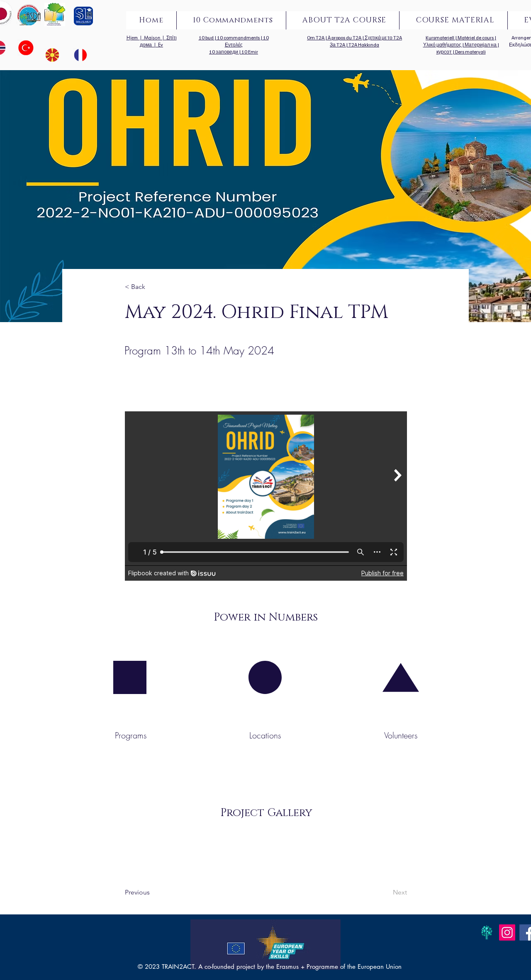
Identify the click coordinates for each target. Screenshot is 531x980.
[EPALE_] (487, 932)
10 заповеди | (225, 52)
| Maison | (152, 37)
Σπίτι (171, 37)
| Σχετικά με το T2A (382, 37)
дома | (149, 44)
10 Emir (249, 52)
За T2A (338, 45)
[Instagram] (507, 932)
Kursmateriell (440, 37)
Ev (160, 44)
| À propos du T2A (343, 37)
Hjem (133, 37)
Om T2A (316, 37)
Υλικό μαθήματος (442, 45)
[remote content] (266, 496)
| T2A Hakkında (362, 45)
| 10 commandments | (238, 37)
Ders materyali (470, 52)
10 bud (206, 37)
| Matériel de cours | (475, 37)
